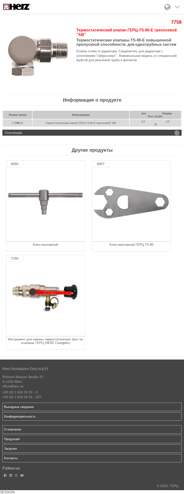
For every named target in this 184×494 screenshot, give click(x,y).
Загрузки (10, 448)
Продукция (12, 439)
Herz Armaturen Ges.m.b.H (25, 369)
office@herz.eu (12, 386)
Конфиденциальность (20, 416)
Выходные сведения (19, 407)
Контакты (10, 458)
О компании (12, 429)
